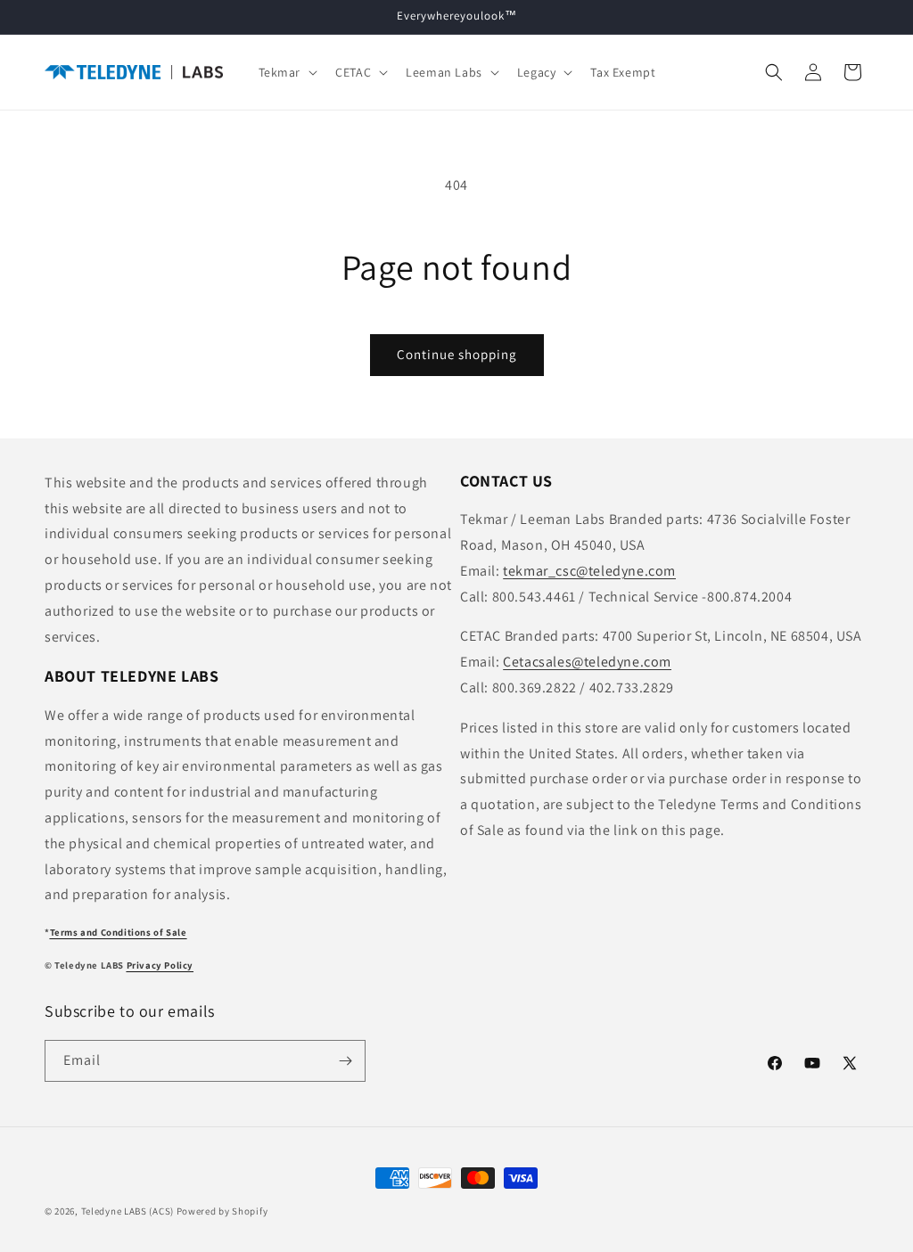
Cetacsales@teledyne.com (587, 661)
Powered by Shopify (222, 1211)
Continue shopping (457, 354)
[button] (286, 72)
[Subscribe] (345, 1061)
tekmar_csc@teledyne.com (589, 570)
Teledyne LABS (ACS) (127, 1211)
